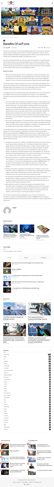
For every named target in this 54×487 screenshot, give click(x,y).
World (5, 411)
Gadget (5, 413)
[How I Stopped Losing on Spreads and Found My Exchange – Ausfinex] (27, 229)
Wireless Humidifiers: (16, 269)
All (8, 37)
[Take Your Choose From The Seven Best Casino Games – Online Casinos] (7, 283)
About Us (19, 482)
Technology (6, 365)
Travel (5, 386)
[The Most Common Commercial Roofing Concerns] (14, 308)
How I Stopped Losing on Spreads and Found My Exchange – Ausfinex (27, 235)
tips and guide (7, 395)
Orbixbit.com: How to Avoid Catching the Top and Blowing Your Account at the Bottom (10, 235)
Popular (9, 257)
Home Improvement (8, 370)
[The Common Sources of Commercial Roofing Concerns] (39, 308)
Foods (5, 390)
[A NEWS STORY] (11, 3)
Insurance (6, 418)
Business (6, 361)
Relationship (7, 427)
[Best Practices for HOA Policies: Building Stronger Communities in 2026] (14, 329)
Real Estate (6, 406)
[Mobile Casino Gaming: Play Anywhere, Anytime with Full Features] (43, 229)
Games (5, 381)
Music (5, 409)
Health (5, 363)
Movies (5, 422)
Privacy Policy (25, 482)
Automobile (6, 397)
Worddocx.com (38, 482)
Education (6, 377)
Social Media (7, 379)
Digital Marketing (8, 374)
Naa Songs (6, 354)
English (7, 47)
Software (6, 420)
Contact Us (31, 482)
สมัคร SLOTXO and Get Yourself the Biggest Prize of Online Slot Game (27, 262)
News (5, 356)
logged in (11, 251)
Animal (5, 429)
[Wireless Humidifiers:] (7, 271)
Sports (5, 384)
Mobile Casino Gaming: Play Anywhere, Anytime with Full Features (42, 237)
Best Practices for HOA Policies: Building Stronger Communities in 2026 (14, 340)
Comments (43, 257)
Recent (26, 257)
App (5, 399)
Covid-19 (6, 415)
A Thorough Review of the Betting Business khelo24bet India (25, 288)
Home (5, 37)
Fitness (5, 404)
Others (5, 388)
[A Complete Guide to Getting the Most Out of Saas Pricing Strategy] (7, 277)
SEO (5, 402)
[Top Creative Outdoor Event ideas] (32, 472)
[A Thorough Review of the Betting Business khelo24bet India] (7, 290)
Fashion (6, 372)
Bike (5, 424)
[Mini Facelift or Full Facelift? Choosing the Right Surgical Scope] (32, 466)
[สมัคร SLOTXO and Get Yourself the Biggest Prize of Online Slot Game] (7, 264)
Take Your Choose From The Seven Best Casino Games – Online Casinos (28, 281)
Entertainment (7, 393)
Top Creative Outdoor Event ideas (44, 470)
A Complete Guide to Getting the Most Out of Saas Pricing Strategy (27, 275)
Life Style (6, 368)
